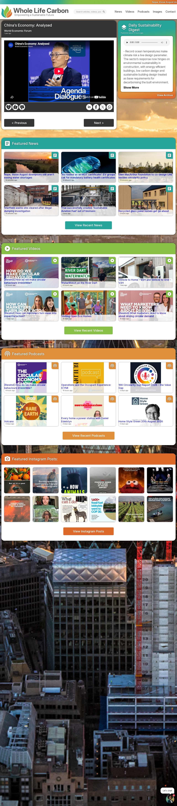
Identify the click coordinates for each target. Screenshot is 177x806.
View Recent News (88, 225)
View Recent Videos (88, 330)
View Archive (165, 95)
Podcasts (143, 11)
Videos (129, 11)
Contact (171, 11)
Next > (99, 123)
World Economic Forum (18, 30)
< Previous (19, 123)
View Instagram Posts (88, 531)
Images (157, 11)
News (118, 11)
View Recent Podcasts (88, 435)
